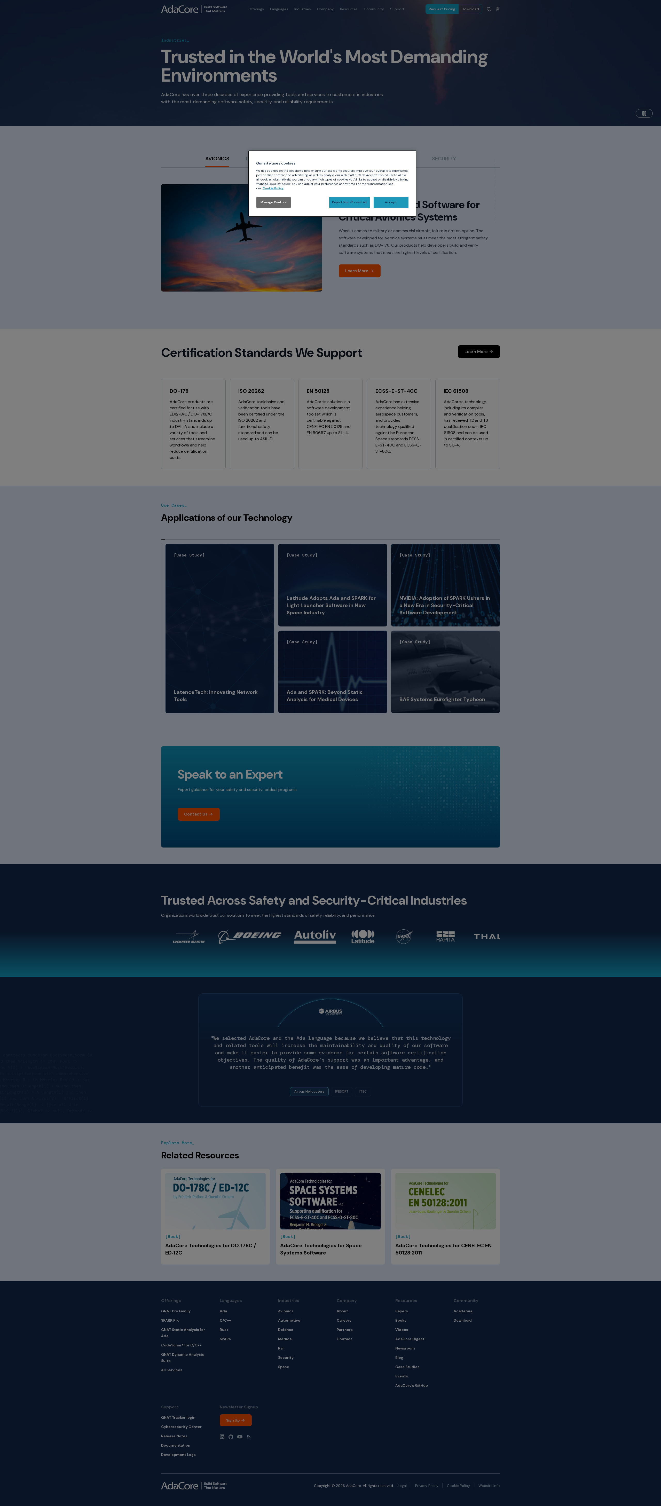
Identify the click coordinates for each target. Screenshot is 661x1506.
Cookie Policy (273, 188)
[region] (332, 184)
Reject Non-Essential (349, 202)
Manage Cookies (274, 202)
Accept (391, 202)
